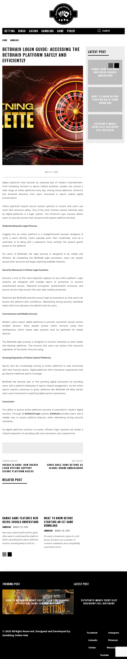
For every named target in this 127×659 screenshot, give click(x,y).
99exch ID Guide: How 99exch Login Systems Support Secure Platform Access (20, 468)
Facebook (92, 632)
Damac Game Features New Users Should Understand (20, 520)
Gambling (14, 40)
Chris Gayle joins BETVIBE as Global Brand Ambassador (65, 466)
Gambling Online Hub (15, 635)
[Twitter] (83, 648)
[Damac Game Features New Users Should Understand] (22, 501)
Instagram (113, 632)
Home (4, 40)
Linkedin (92, 640)
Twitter (92, 647)
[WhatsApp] (102, 648)
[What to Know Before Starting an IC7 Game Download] (63, 501)
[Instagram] (103, 633)
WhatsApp (112, 647)
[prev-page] (4, 554)
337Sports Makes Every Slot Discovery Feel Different (105, 127)
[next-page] (10, 554)
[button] (103, 30)
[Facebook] (82, 633)
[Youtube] (95, 655)
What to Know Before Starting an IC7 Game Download (58, 522)
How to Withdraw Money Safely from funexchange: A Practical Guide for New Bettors (38, 601)
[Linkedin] (83, 640)
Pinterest (113, 640)
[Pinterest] (103, 640)
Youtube (104, 655)
